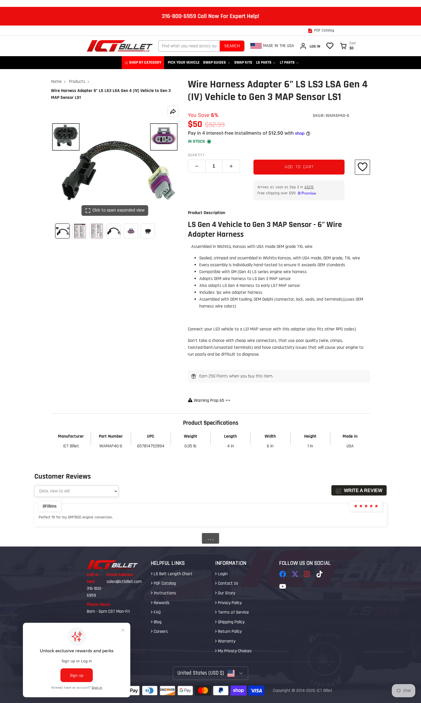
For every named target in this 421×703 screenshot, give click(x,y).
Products (77, 82)
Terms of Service (233, 612)
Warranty (226, 641)
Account (310, 46)
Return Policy (229, 631)
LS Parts (264, 62)
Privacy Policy (229, 603)
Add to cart (299, 167)
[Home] (120, 46)
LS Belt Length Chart (172, 574)
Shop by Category (145, 62)
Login (222, 574)
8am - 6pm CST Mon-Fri (108, 611)
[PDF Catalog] (321, 31)
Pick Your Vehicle (184, 62)
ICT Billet (324, 691)
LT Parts (287, 62)
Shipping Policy (231, 622)
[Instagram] (307, 574)
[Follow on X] (295, 574)
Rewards (161, 603)
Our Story (226, 593)
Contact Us (227, 583)
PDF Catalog (164, 583)
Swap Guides (214, 62)
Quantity (196, 155)
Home (56, 82)
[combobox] (189, 46)
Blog (157, 622)
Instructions (164, 593)
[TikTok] (319, 574)
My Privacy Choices (234, 651)
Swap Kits (243, 62)
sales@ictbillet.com (124, 582)
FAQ (157, 612)
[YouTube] (282, 586)
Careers (160, 631)
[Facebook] (282, 574)
